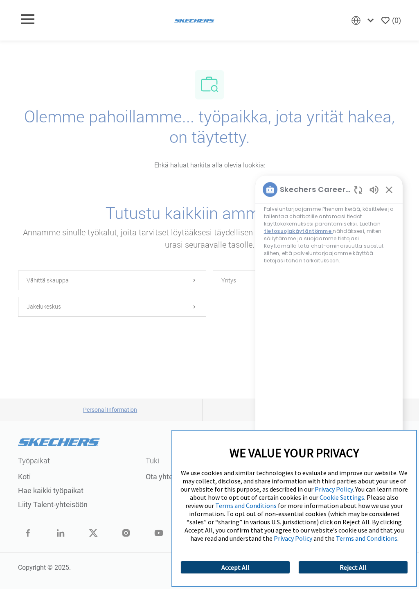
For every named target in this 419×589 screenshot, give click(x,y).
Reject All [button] (353, 567)
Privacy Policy (334, 489)
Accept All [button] (235, 567)
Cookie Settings (342, 497)
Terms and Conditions (246, 505)
